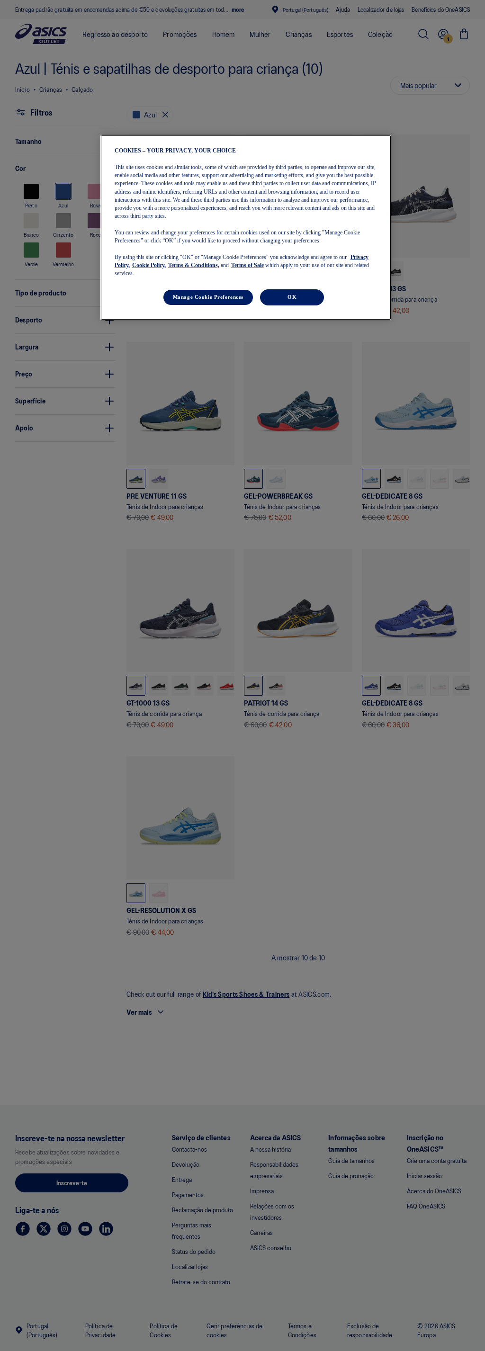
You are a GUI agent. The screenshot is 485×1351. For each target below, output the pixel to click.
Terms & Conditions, (193, 265)
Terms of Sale (247, 265)
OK (291, 297)
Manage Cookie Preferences (208, 297)
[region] (245, 227)
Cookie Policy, (149, 265)
